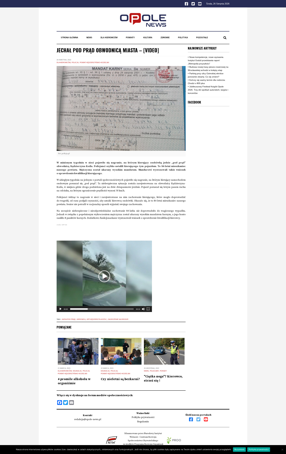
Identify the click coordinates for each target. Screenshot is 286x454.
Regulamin (143, 421)
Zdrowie (165, 37)
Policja (75, 62)
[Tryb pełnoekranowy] (148, 309)
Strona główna (69, 37)
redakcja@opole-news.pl (87, 419)
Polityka (183, 37)
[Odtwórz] (60, 309)
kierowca (81, 319)
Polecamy (154, 371)
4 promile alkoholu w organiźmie (74, 381)
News (89, 37)
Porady (163, 371)
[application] (104, 276)
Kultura (147, 37)
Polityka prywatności (143, 417)
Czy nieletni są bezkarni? (120, 379)
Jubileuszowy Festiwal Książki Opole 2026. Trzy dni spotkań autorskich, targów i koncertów (208, 89)
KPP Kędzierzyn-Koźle (97, 319)
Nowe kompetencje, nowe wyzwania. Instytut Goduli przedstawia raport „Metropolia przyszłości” (206, 60)
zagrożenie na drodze (118, 319)
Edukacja (77, 371)
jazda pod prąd (69, 319)
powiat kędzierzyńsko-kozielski (94, 62)
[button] (104, 276)
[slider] (102, 309)
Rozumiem (239, 449)
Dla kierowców (109, 37)
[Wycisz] (143, 309)
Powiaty (130, 37)
